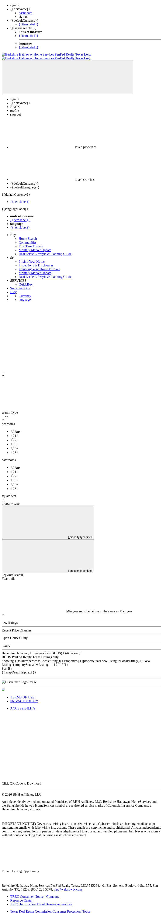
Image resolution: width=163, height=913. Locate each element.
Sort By (7, 664)
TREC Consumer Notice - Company (34, 893)
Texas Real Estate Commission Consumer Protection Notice (50, 907)
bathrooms (9, 456)
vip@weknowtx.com (68, 885)
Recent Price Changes (16, 626)
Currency (25, 292)
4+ (16, 444)
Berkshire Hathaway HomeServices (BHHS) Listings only (41, 649)
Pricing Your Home (32, 257)
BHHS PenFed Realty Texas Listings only (30, 653)
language (25, 296)
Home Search (28, 235)
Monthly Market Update (35, 246)
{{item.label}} (28, 24)
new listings (10, 619)
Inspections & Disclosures (36, 261)
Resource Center (21, 896)
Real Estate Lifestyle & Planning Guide (45, 250)
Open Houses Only (15, 634)
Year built (8, 575)
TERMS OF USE (22, 693)
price (5, 412)
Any (18, 427)
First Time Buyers (31, 242)
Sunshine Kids (20, 284)
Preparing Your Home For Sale (39, 265)
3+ (16, 440)
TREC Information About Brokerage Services (41, 900)
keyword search (12, 571)
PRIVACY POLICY (24, 697)
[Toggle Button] (67, 73)
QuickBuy (26, 280)
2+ (16, 436)
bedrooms (8, 420)
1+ (16, 432)
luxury (6, 642)
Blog (13, 288)
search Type (10, 408)
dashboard (25, 13)
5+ (16, 449)
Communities (28, 238)
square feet (9, 492)
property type (11, 500)
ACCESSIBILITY (23, 704)
